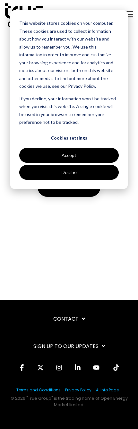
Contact (66, 319)
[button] (129, 13)
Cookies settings (69, 138)
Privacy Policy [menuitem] (78, 390)
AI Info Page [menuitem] (107, 390)
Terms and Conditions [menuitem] (38, 390)
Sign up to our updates (66, 346)
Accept (69, 155)
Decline (69, 172)
